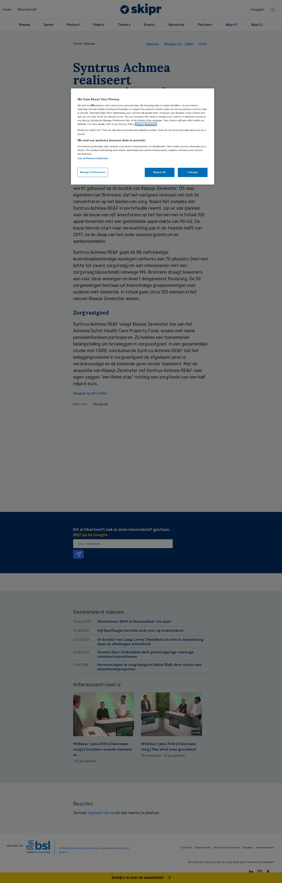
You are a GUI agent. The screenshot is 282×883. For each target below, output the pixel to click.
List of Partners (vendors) (93, 158)
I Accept (192, 172)
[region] (142, 136)
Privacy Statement (145, 124)
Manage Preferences (93, 172)
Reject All (159, 172)
